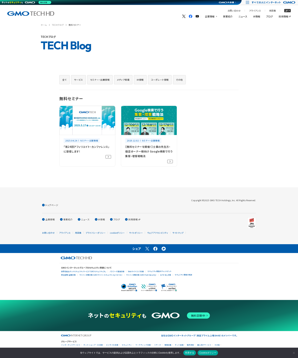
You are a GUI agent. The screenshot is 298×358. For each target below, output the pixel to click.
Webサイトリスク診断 (136, 271)
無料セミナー (75, 24)
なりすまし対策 (165, 275)
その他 (217, 345)
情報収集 (168, 345)
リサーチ (157, 345)
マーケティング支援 (143, 345)
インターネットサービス (70, 345)
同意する (189, 352)
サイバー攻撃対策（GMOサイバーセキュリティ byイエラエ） (100, 275)
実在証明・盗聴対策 (68, 275)
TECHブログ (58, 24)
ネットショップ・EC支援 (93, 345)
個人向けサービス (204, 345)
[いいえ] (293, 353)
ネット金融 (179, 345)
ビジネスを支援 (112, 345)
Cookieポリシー (207, 352)
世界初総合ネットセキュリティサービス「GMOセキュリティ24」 (83, 271)
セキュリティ (127, 345)
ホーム (44, 24)
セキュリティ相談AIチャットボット (159, 271)
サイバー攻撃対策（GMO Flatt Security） (141, 275)
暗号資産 (190, 345)
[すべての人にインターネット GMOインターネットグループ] (274, 2)
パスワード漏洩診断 (117, 271)
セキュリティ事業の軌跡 (183, 274)
